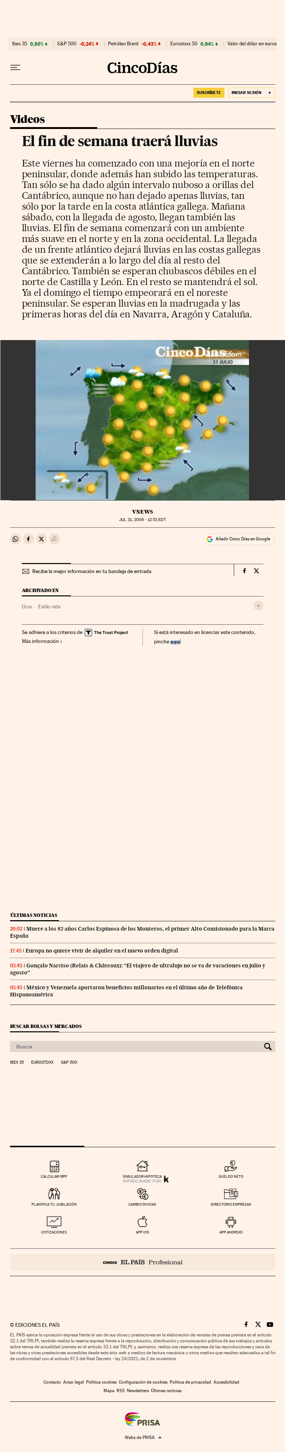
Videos (27, 120)
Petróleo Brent (123, 43)
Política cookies (101, 1382)
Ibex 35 (19, 43)
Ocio (27, 606)
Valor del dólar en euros (252, 43)
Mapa (109, 1390)
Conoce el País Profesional (142, 1262)
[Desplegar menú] (15, 67)
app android (231, 1232)
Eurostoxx (42, 1062)
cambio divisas (142, 1204)
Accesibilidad (226, 1382)
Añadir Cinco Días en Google (243, 538)
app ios (142, 1232)
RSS (121, 1390)
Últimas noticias (33, 915)
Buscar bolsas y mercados (46, 1026)
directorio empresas (231, 1204)
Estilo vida (49, 606)
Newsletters (138, 1390)
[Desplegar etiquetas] (258, 606)
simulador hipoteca (142, 1176)
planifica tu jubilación (54, 1204)
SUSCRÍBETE (209, 92)
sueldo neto (231, 1176)
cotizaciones (54, 1232)
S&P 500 (66, 43)
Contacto (52, 1382)
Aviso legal (73, 1382)
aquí (175, 641)
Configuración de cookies (143, 1382)
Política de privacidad (190, 1382)
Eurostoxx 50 (183, 43)
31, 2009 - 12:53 (142, 519)
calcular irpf (54, 1176)
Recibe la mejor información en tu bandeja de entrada (91, 571)
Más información (40, 641)
